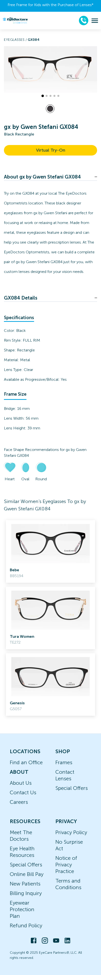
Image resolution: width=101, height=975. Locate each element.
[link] (50, 551)
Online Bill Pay (26, 874)
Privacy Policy (71, 832)
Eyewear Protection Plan (22, 909)
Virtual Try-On (50, 150)
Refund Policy (26, 925)
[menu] (94, 20)
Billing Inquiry (26, 893)
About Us (21, 783)
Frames (63, 762)
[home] (15, 20)
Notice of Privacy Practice (66, 864)
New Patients (25, 884)
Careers (19, 802)
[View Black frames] (50, 108)
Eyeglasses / (16, 40)
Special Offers (71, 788)
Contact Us (23, 792)
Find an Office (26, 762)
